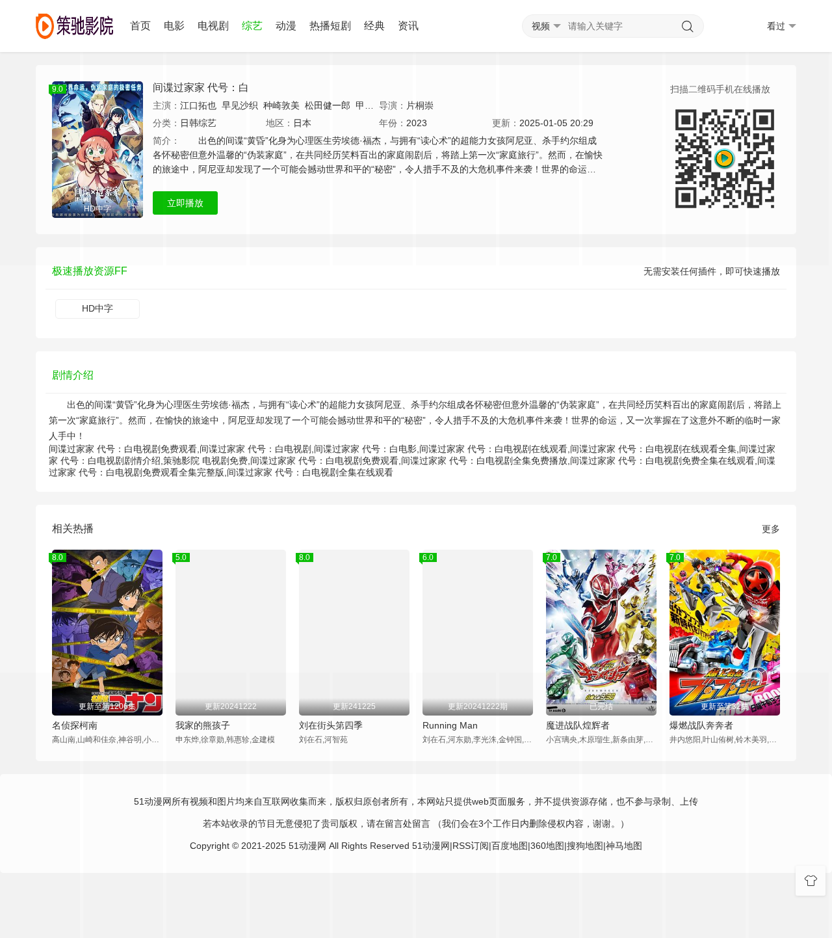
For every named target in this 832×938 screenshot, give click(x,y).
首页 (140, 25)
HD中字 (97, 308)
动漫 (286, 25)
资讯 (408, 25)
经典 (374, 25)
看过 (776, 26)
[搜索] (688, 26)
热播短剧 (330, 25)
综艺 (252, 25)
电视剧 (213, 25)
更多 (771, 529)
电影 (174, 25)
